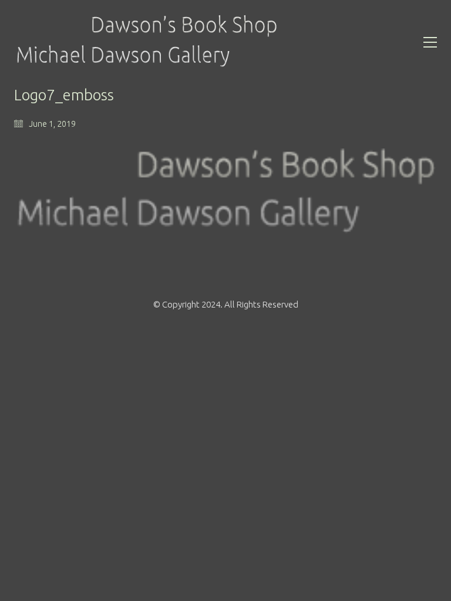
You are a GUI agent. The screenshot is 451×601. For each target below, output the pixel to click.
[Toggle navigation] (430, 42)
